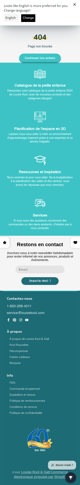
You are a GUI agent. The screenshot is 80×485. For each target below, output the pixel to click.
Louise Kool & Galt (35, 472)
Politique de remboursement (27, 400)
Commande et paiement (25, 389)
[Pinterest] (14, 320)
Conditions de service (23, 407)
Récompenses (19, 351)
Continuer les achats (40, 58)
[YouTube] (27, 320)
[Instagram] (21, 320)
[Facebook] (8, 320)
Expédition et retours (23, 395)
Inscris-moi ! (40, 281)
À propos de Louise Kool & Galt (29, 339)
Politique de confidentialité (26, 413)
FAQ (12, 382)
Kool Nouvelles (19, 345)
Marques (15, 363)
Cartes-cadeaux (20, 357)
